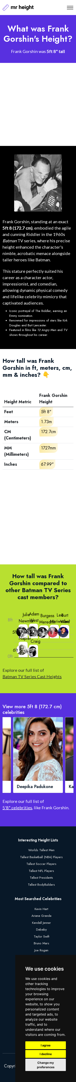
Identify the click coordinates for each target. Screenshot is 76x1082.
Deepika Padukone (35, 786)
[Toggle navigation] (70, 8)
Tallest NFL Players (41, 871)
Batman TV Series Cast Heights (32, 676)
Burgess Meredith (47, 619)
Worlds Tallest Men (41, 850)
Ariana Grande (41, 915)
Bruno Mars (41, 943)
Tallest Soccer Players (41, 864)
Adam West (34, 617)
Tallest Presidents (41, 877)
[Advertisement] (38, 104)
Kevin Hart (41, 909)
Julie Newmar (26, 618)
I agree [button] (45, 1045)
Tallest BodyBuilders (41, 884)
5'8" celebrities (17, 807)
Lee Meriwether (60, 618)
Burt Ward (65, 618)
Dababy (41, 929)
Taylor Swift (41, 936)
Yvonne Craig (35, 638)
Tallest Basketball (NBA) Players (41, 857)
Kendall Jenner (41, 922)
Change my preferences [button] (45, 1065)
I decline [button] (46, 1054)
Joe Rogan (41, 950)
